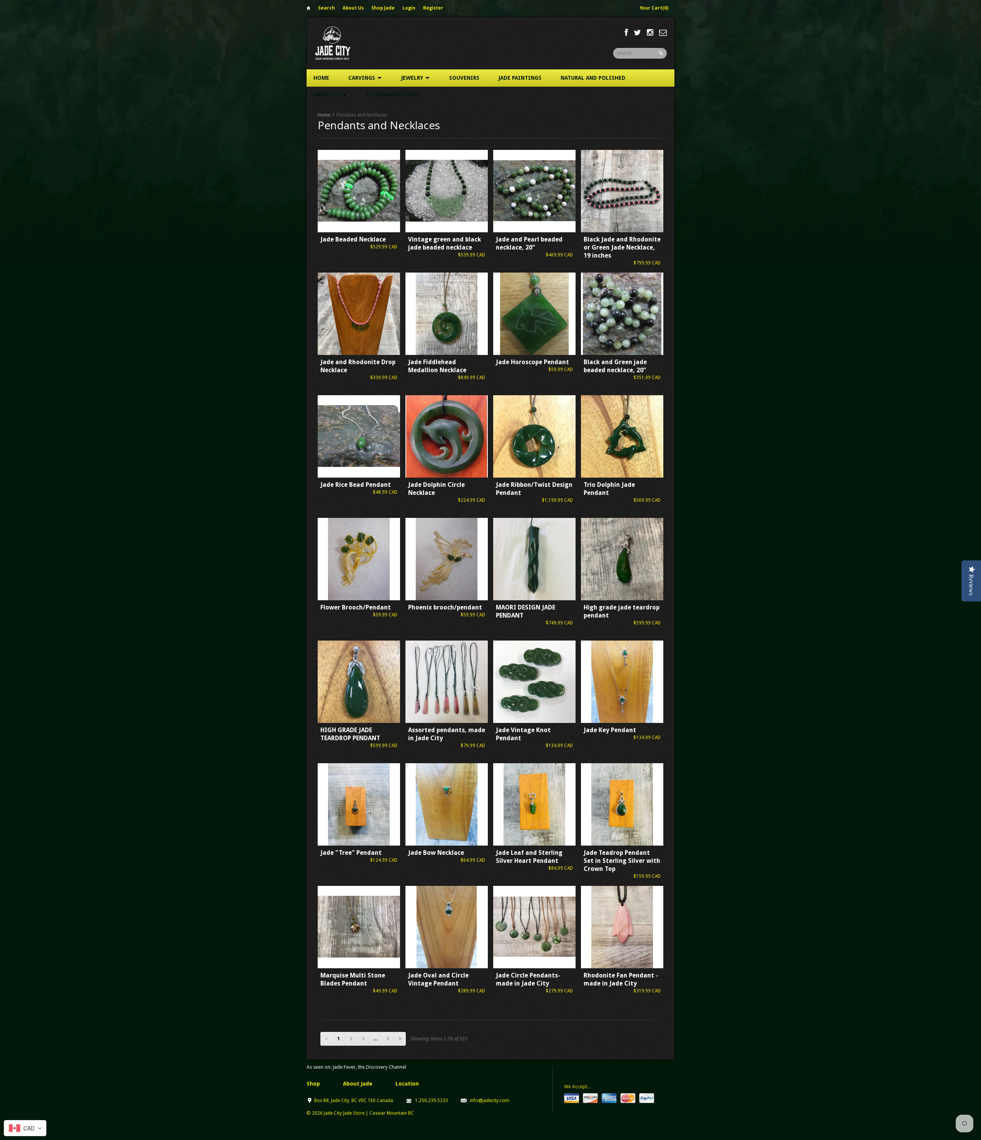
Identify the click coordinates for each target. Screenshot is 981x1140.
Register (433, 8)
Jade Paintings (520, 78)
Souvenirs (464, 78)
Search (326, 8)
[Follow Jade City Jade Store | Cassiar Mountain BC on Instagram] (650, 32)
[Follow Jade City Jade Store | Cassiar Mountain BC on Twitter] (637, 32)
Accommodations (392, 95)
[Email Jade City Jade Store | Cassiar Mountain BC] (663, 32)
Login (408, 8)
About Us (353, 8)
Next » (400, 1039)
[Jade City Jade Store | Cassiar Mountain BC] (339, 43)
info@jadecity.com (489, 1100)
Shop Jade (383, 8)
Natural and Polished (593, 78)
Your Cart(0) (654, 8)
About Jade (357, 1084)
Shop (313, 1084)
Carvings (362, 78)
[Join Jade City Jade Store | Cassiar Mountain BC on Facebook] (626, 32)
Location (407, 1084)
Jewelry (413, 78)
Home (308, 9)
